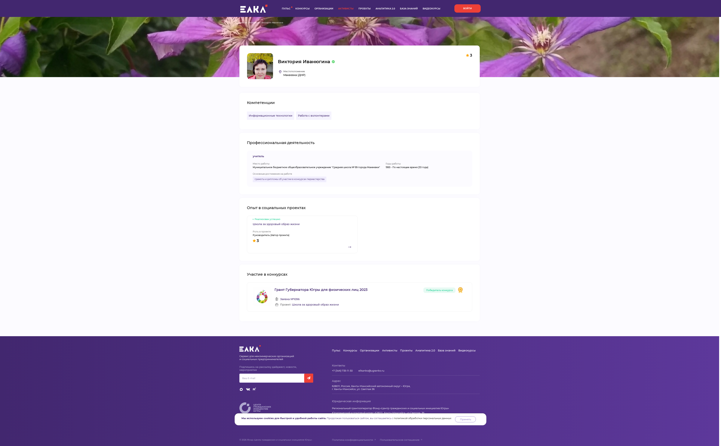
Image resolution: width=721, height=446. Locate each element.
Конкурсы (302, 8)
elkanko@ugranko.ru (371, 370)
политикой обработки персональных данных (422, 418)
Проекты (364, 8)
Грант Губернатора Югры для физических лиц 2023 (321, 290)
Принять (465, 419)
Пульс (286, 8)
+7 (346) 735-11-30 (342, 370)
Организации (323, 8)
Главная (243, 22)
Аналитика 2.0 (385, 8)
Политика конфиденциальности (352, 439)
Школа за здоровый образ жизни (315, 304)
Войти (467, 8)
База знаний (409, 8)
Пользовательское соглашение (399, 439)
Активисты (346, 8)
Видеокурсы (431, 8)
